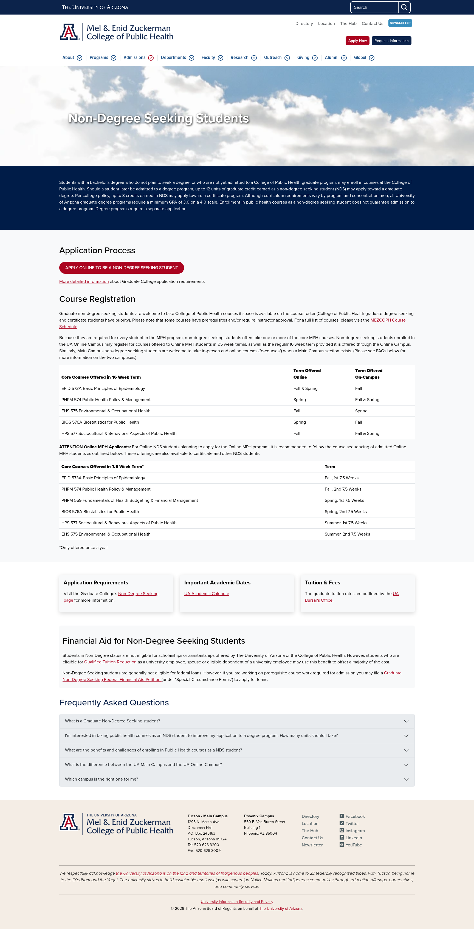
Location (326, 23)
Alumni (331, 58)
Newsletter (400, 23)
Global (360, 58)
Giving (303, 58)
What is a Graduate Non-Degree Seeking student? (112, 721)
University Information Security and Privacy (237, 901)
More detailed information (84, 281)
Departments (173, 58)
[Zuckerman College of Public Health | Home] (116, 32)
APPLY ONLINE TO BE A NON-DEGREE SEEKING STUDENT (121, 268)
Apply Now (357, 40)
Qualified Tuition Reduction (110, 662)
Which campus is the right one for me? (101, 779)
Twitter (352, 823)
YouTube (354, 845)
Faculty (208, 58)
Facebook (355, 816)
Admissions (134, 58)
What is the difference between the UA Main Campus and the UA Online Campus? (143, 764)
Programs (99, 58)
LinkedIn (354, 838)
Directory (304, 23)
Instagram (355, 831)
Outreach (273, 58)
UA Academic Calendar (206, 593)
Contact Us (372, 23)
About (68, 58)
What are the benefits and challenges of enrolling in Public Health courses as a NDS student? (153, 750)
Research (240, 58)
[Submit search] (405, 7)
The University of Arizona (280, 908)
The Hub (348, 23)
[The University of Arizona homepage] (95, 7)
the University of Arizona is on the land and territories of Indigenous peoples (187, 873)
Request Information (391, 40)
